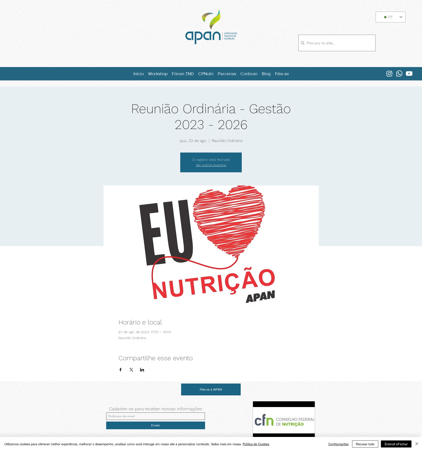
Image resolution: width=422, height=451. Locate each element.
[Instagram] (389, 73)
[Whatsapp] (399, 73)
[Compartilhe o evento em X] (131, 369)
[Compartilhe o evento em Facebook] (120, 369)
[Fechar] (416, 443)
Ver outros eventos (211, 165)
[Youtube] (409, 73)
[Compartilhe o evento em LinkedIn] (142, 369)
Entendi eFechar (396, 444)
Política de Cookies (256, 444)
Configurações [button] (338, 444)
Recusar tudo (365, 444)
